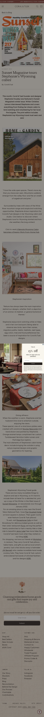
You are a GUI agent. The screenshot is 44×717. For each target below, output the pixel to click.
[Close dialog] (43, 344)
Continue (33, 363)
